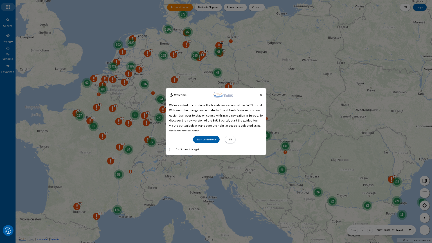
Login (420, 7)
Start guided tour (206, 139)
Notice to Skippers (208, 7)
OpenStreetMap (423, 240)
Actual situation (180, 7)
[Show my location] (425, 205)
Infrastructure (235, 7)
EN (405, 7)
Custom (256, 7)
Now (353, 230)
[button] (8, 230)
